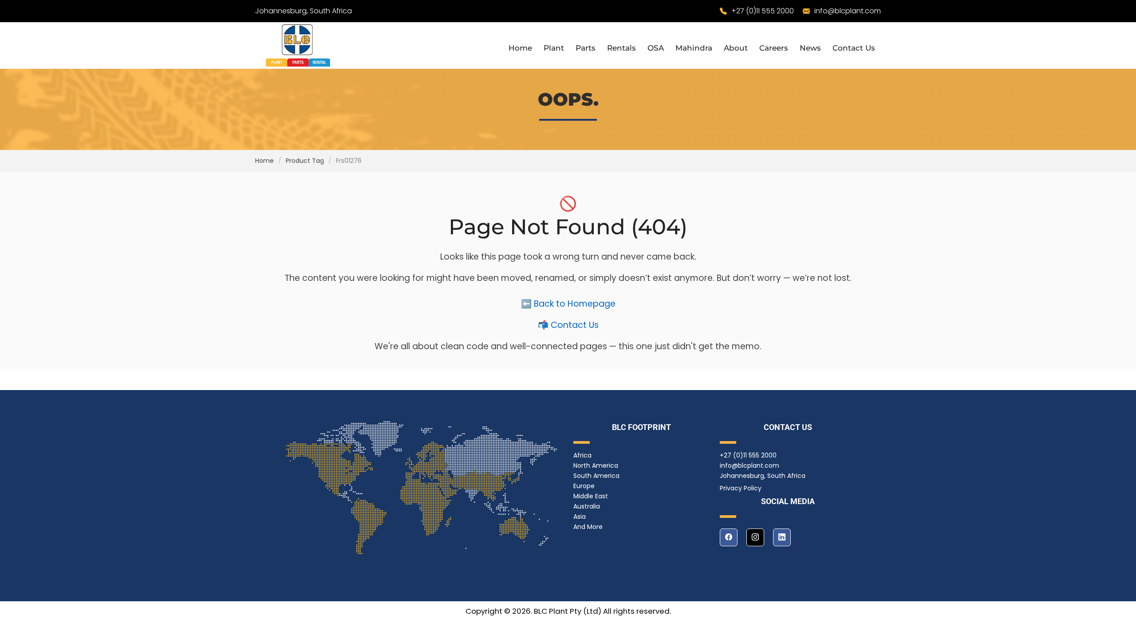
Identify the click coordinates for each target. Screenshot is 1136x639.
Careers (773, 47)
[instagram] (755, 537)
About (736, 47)
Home (520, 47)
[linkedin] (782, 537)
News (810, 47)
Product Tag (305, 160)
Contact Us (853, 47)
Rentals (621, 47)
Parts (586, 47)
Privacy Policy (740, 488)
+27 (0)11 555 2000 (762, 11)
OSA (655, 47)
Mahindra (693, 47)
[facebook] (729, 537)
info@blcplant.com (847, 11)
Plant (554, 47)
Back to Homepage (574, 304)
